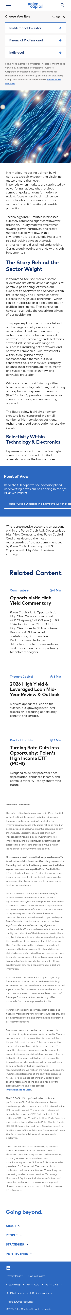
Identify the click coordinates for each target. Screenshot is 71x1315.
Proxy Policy (13, 1284)
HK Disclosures (39, 1293)
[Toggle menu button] (8, 5)
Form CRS (51, 1284)
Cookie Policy (36, 1276)
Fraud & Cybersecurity (19, 1301)
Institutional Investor (25, 28)
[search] (62, 5)
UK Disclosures (15, 1293)
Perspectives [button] (17, 1253)
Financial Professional (26, 40)
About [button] (11, 1226)
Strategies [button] (15, 1244)
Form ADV (32, 1284)
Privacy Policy (14, 1276)
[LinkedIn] (8, 1268)
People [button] (12, 1235)
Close (56, 16)
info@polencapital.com (18, 1089)
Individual (16, 52)
